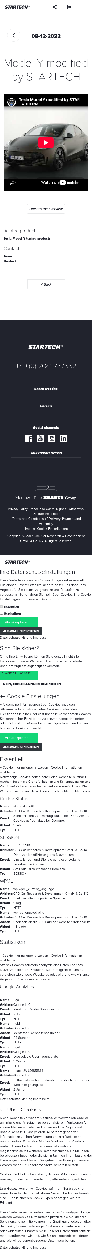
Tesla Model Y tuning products (27, 238)
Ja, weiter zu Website (15, 673)
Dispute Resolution (46, 514)
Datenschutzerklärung (16, 638)
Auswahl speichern (21, 631)
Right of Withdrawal (70, 509)
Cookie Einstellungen (52, 529)
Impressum (41, 638)
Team (8, 256)
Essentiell (11, 607)
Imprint (30, 529)
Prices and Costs (42, 509)
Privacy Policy (18, 509)
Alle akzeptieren (17, 622)
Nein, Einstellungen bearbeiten (32, 684)
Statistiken (12, 614)
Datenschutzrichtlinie (75, 1231)
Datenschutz (50, 599)
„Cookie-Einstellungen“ (30, 1226)
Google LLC (21, 1005)
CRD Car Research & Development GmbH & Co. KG (50, 811)
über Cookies (62, 594)
